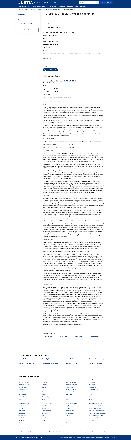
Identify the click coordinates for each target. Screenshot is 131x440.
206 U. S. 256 (46, 300)
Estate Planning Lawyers (25, 392)
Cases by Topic (47, 359)
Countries (68, 420)
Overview (21, 15)
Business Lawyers (23, 385)
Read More (46, 58)
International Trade (71, 392)
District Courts (22, 418)
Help (83, 437)
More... (20, 399)
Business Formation (71, 382)
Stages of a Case (71, 364)
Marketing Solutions (80, 6)
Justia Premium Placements (96, 410)
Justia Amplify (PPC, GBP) (96, 415)
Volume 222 (60, 9)
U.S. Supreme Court (40, 9)
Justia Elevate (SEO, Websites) (97, 413)
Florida (44, 415)
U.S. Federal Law (23, 403)
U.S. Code (21, 408)
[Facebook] (30, 437)
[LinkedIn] (26, 437)
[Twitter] (39, 437)
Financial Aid (92, 387)
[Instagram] (32, 437)
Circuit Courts (22, 415)
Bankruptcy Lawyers (24, 382)
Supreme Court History (96, 359)
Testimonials (92, 420)
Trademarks (69, 418)
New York (45, 418)
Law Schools (52, 6)
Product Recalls (70, 413)
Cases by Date (23, 359)
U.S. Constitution (23, 406)
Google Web (79, 336)
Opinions (21, 19)
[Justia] (25, 2)
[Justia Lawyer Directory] (41, 437)
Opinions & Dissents (50, 70)
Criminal (44, 385)
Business (68, 380)
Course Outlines (93, 389)
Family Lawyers (22, 394)
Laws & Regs (61, 6)
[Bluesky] (37, 437)
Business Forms (70, 410)
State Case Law (46, 410)
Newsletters (70, 6)
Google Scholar (47, 336)
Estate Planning (46, 392)
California (45, 413)
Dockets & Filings (23, 420)
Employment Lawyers (24, 389)
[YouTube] (28, 437)
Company (78, 437)
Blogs (90, 394)
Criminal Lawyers (23, 387)
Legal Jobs (68, 406)
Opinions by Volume (51, 9)
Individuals (45, 380)
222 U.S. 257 (67, 81)
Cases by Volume (71, 359)
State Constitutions (47, 406)
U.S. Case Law (31, 9)
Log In (103, 2)
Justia (19, 9)
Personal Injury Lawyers (25, 397)
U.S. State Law (47, 403)
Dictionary (92, 382)
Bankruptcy (45, 382)
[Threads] (34, 437)
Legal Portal (72, 437)
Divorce (44, 387)
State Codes (45, 408)
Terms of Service (90, 437)
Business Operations (71, 385)
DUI (43, 389)
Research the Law (42, 6)
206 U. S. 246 (98, 298)
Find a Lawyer (22, 6)
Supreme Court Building (50, 364)
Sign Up (109, 2)
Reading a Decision (95, 364)
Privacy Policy (99, 437)
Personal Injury (46, 397)
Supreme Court (22, 413)
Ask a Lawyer (32, 6)
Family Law (45, 394)
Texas (43, 420)
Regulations (21, 410)
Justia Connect (64, 437)
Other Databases (71, 403)
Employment (69, 387)
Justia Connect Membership (97, 406)
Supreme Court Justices (26, 364)
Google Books (63, 336)
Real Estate (69, 394)
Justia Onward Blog (94, 418)
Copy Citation (28, 30)
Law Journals (92, 392)
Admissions (92, 385)
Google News (95, 336)
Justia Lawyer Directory (95, 408)
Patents (68, 415)
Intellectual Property (71, 389)
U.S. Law (24, 9)
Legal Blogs (69, 408)
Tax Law (68, 397)
